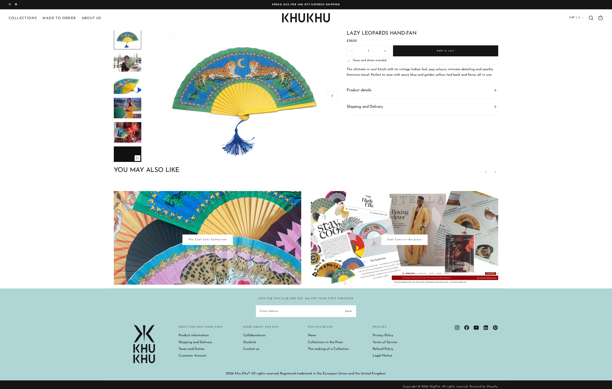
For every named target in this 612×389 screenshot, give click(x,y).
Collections (23, 18)
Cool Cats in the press (404, 239)
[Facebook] (467, 327)
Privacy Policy (383, 335)
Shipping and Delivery (195, 342)
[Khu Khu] (144, 344)
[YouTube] (476, 327)
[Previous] (486, 172)
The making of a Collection (328, 349)
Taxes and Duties (191, 349)
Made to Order (59, 18)
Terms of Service (385, 342)
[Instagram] (457, 327)
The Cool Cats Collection (207, 239)
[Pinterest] (495, 327)
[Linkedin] (486, 327)
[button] (591, 18)
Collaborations (254, 335)
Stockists (249, 342)
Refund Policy (383, 349)
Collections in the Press (325, 342)
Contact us (251, 349)
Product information (194, 335)
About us (91, 18)
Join (348, 311)
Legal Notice (382, 355)
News (312, 335)
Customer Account (192, 355)
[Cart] (600, 18)
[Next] (495, 172)
